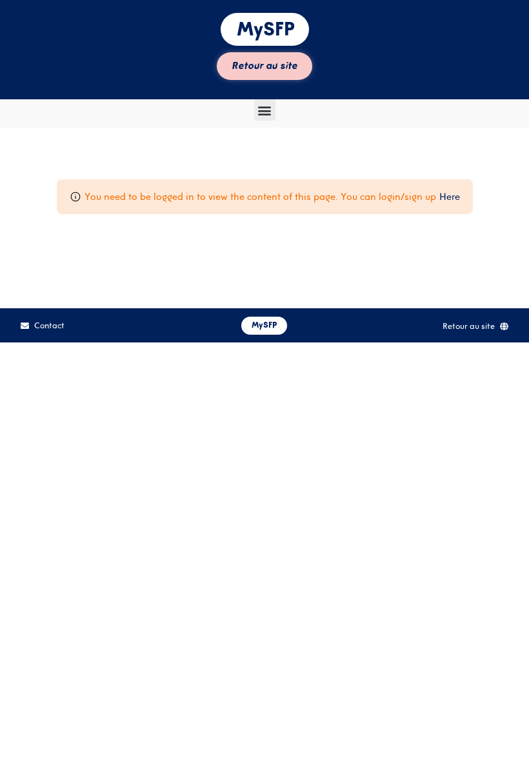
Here (449, 196)
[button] (264, 110)
